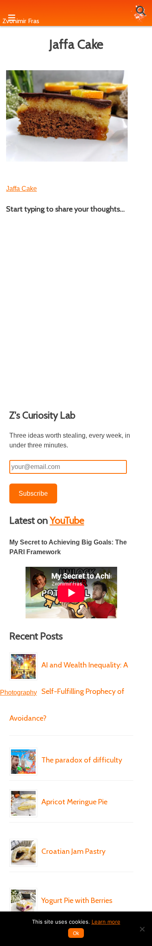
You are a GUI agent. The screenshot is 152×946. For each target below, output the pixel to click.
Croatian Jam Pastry (73, 851)
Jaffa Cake (21, 188)
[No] (142, 929)
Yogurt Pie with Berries (76, 900)
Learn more (106, 921)
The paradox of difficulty (81, 760)
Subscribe (33, 493)
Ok (76, 933)
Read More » (90, 742)
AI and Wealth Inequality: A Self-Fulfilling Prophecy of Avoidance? (68, 691)
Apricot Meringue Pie (74, 801)
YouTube (67, 520)
